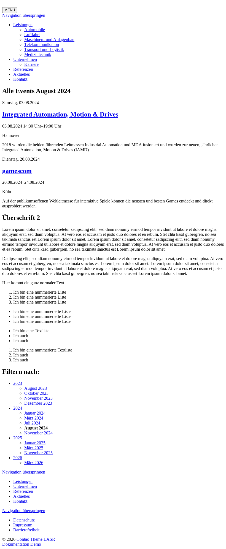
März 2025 (33, 447)
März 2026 (33, 462)
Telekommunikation (41, 44)
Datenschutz (24, 520)
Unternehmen (25, 59)
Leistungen (23, 24)
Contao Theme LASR (36, 539)
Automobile (34, 29)
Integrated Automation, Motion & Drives (60, 114)
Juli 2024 (32, 423)
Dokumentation (16, 544)
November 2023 (38, 398)
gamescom (17, 170)
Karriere (31, 64)
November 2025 (38, 452)
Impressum (22, 525)
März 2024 (33, 418)
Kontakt (20, 79)
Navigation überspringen (23, 15)
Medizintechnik (37, 54)
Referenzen (23, 69)
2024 (17, 408)
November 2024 (38, 433)
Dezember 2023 (38, 403)
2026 (17, 457)
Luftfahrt (32, 34)
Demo (35, 544)
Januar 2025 (34, 442)
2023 (17, 383)
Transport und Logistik (44, 49)
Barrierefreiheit (26, 530)
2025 (17, 438)
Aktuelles (21, 74)
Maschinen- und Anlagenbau (49, 39)
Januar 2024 (34, 413)
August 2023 (35, 388)
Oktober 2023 (36, 393)
